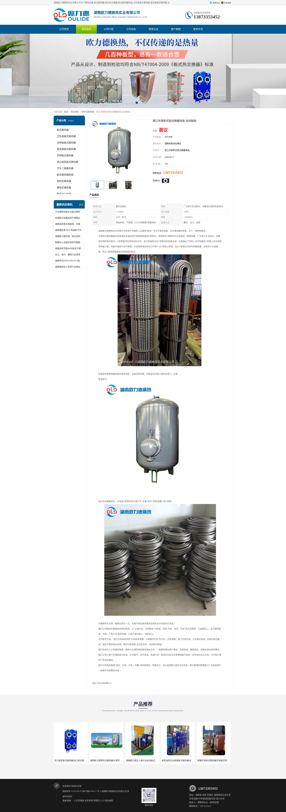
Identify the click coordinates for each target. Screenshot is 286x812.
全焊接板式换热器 (66, 142)
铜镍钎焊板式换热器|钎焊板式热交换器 (179, 760)
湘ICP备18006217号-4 (91, 791)
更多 (81, 205)
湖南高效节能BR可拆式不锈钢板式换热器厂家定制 (69, 248)
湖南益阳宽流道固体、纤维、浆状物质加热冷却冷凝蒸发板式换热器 (69, 224)
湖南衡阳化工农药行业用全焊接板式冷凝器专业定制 (69, 267)
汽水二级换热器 (65, 168)
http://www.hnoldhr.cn (101, 683)
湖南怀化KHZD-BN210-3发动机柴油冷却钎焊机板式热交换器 (69, 261)
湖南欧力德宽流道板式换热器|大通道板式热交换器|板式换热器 (225, 760)
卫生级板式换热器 (66, 136)
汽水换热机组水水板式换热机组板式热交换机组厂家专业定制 (69, 212)
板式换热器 (63, 130)
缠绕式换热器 (64, 187)
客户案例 (176, 29)
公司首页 (64, 29)
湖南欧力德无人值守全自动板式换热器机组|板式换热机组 (116, 760)
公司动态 (131, 29)
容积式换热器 (87, 112)
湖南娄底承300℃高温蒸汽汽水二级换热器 (69, 230)
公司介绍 (109, 29)
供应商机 (86, 29)
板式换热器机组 (65, 174)
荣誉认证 (153, 29)
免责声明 (89, 800)
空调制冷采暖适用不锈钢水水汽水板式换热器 (69, 218)
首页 (66, 112)
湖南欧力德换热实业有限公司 (114, 791)
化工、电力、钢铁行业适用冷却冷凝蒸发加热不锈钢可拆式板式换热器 (69, 254)
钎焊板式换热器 (65, 155)
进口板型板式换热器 (67, 162)
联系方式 (198, 29)
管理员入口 (99, 800)
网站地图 (109, 800)
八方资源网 (79, 800)
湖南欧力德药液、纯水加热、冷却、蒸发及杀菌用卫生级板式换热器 (69, 236)
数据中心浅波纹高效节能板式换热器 (69, 242)
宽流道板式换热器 (66, 149)
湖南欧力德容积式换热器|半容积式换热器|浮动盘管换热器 (80, 760)
